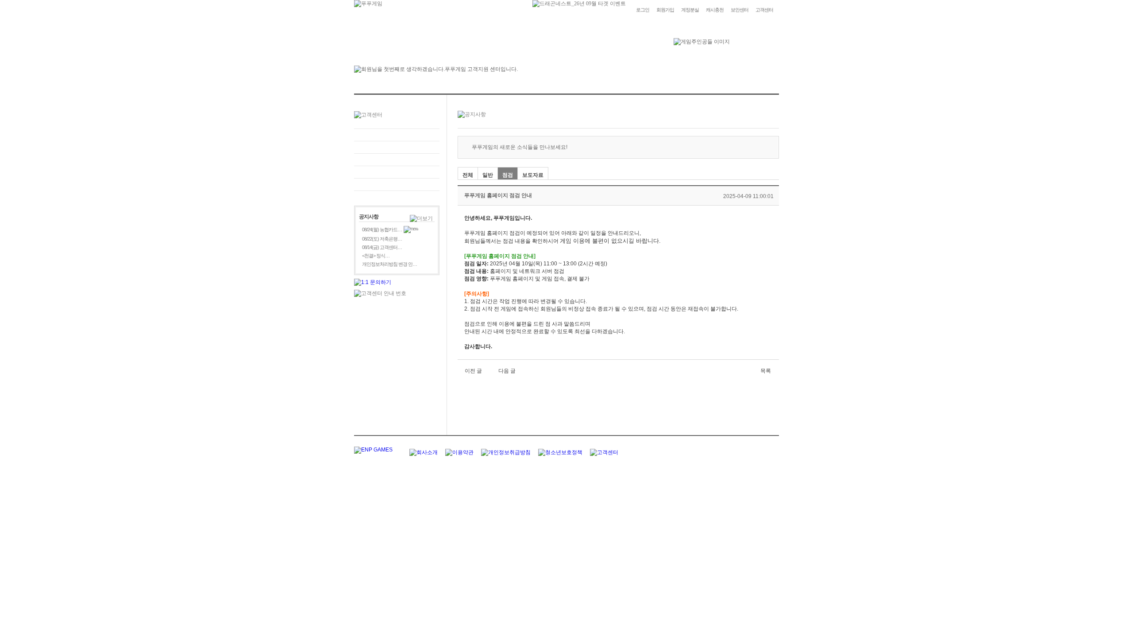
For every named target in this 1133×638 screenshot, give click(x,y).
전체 (467, 175)
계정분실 (690, 9)
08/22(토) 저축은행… (382, 238)
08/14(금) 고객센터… (382, 247)
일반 (487, 175)
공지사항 (396, 172)
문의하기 (396, 147)
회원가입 (665, 9)
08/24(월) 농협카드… (382, 229)
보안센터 (739, 9)
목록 (765, 371)
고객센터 (764, 9)
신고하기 (396, 160)
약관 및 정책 (396, 185)
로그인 (642, 9)
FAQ (396, 135)
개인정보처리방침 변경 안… (389, 264)
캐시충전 (715, 9)
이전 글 (473, 371)
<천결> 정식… (375, 255)
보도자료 (532, 175)
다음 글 (507, 371)
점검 (507, 175)
